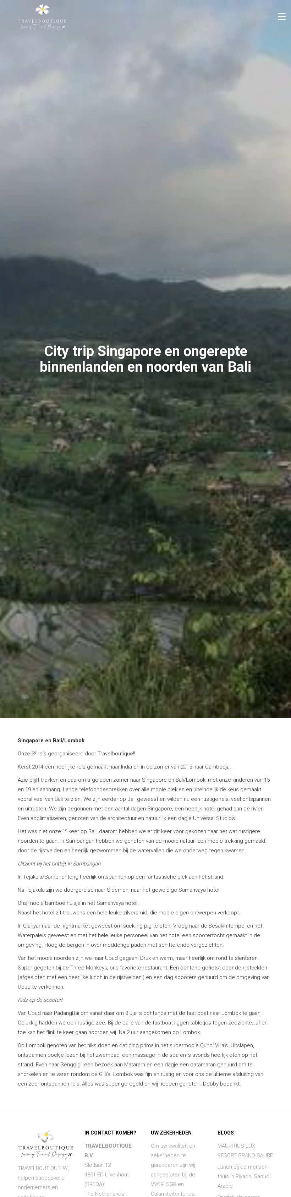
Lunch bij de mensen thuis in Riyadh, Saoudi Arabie (244, 1176)
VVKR (157, 1184)
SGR (171, 1184)
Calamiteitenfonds (172, 1194)
